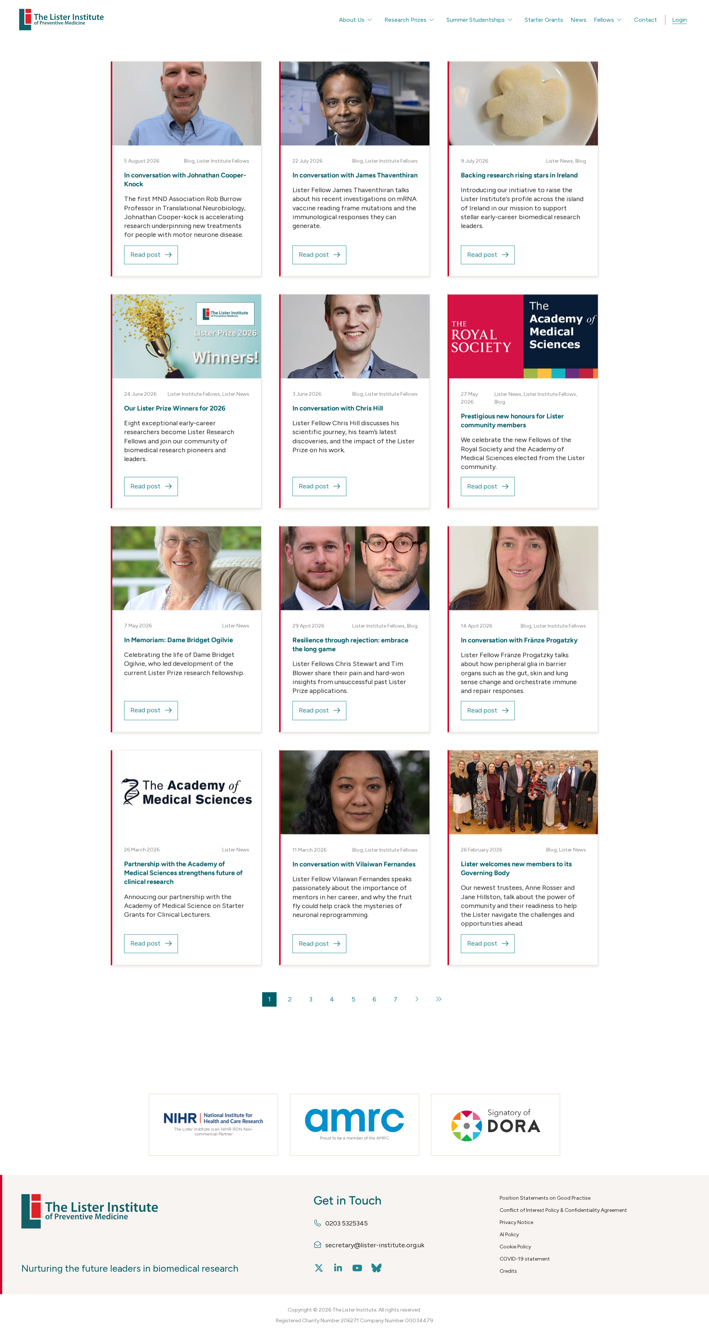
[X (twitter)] (319, 1268)
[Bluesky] (376, 1268)
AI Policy (509, 1234)
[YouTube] (357, 1268)
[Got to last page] (439, 999)
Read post (145, 255)
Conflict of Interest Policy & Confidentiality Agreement (563, 1210)
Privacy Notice (516, 1222)
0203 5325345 (346, 1223)
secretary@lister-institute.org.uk (374, 1245)
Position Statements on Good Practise (545, 1198)
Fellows (604, 19)
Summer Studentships (475, 19)
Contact (645, 19)
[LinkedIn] (338, 1268)
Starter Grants (544, 19)
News (578, 19)
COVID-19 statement (525, 1259)
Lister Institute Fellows (223, 161)
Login (679, 19)
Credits (508, 1271)
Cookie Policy (515, 1247)
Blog (189, 161)
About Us (351, 19)
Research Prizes (405, 19)
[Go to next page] (417, 999)
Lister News (559, 161)
